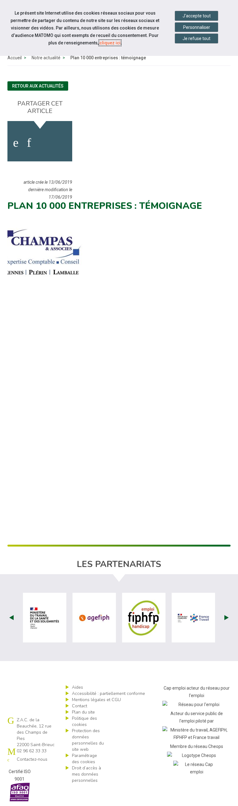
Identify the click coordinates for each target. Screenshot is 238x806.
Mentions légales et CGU (96, 700)
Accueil (14, 57)
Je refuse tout (196, 38)
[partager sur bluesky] (62, 143)
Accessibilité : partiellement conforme (108, 693)
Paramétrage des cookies (84, 759)
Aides (77, 687)
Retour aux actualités (38, 85)
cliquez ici (110, 42)
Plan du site (83, 712)
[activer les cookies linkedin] (29, 143)
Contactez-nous (32, 759)
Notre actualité (46, 57)
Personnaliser (196, 27)
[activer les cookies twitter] (44, 143)
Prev (11, 617)
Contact (79, 706)
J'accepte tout (197, 15)
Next (226, 617)
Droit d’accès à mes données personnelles (86, 774)
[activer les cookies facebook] (16, 143)
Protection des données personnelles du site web (88, 740)
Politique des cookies (84, 721)
